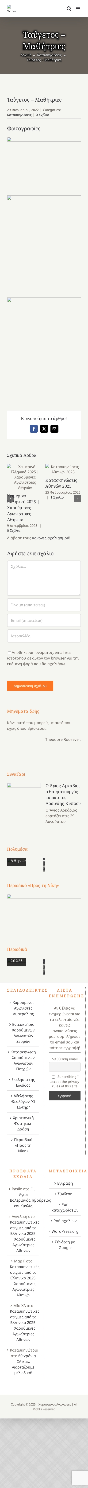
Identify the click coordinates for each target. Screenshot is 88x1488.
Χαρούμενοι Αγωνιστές (54, 1404)
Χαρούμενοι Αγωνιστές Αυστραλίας (23, 1008)
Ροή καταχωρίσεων (65, 1207)
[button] (10, 498)
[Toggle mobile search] (69, 8)
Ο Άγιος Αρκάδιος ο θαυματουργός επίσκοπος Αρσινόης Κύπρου (63, 794)
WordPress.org (65, 1231)
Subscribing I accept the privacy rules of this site (64, 1081)
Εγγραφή (65, 1183)
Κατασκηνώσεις (19, 114)
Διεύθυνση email (65, 1059)
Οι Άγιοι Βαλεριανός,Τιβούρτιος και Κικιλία (30, 1197)
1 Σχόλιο (57, 497)
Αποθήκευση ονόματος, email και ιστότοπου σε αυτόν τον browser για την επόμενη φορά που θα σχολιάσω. (43, 658)
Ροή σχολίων (65, 1220)
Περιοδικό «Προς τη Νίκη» (23, 1145)
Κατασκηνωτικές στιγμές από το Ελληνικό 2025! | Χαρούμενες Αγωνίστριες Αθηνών (24, 1236)
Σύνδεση (65, 1193)
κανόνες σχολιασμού (50, 537)
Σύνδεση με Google (65, 1244)
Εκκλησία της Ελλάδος (23, 1082)
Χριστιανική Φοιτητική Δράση (23, 1123)
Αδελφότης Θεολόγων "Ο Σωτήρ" (23, 1101)
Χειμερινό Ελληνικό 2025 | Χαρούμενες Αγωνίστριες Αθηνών (25, 477)
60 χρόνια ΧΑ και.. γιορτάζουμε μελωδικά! (24, 1364)
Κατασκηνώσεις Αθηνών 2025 (63, 469)
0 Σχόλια (42, 114)
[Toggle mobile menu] (78, 8)
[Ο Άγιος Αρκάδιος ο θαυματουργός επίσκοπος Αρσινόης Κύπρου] (24, 803)
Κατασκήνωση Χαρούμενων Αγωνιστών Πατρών (23, 1060)
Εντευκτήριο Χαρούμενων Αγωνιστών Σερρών (23, 1033)
